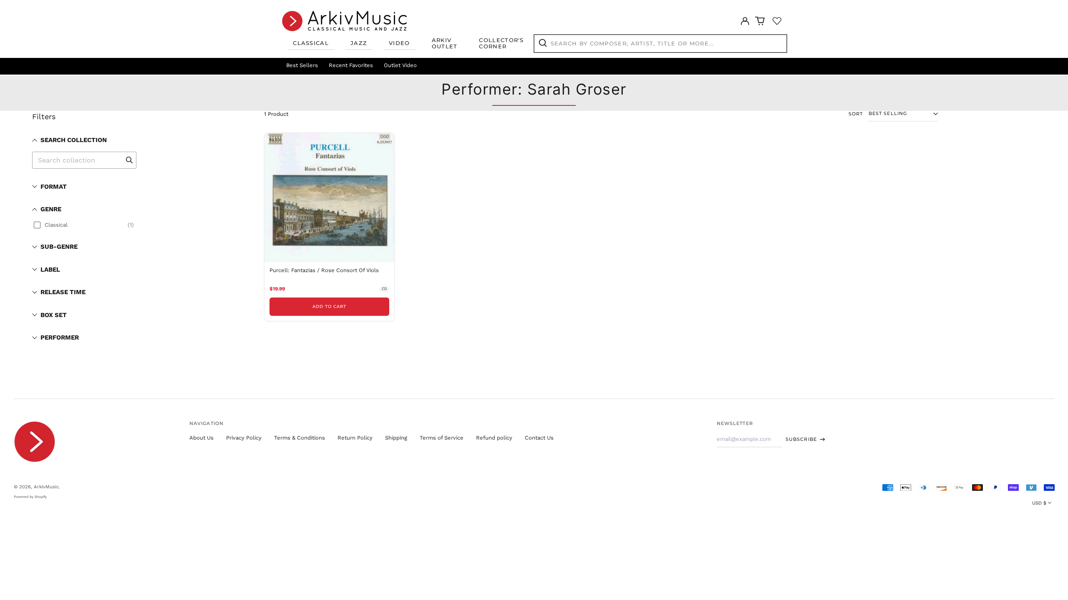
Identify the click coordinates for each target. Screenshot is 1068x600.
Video (399, 43)
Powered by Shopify (30, 497)
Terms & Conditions (299, 438)
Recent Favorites (351, 65)
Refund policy (494, 438)
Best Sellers (302, 65)
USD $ (1039, 503)
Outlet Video (400, 65)
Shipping (396, 438)
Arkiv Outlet (445, 43)
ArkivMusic (46, 487)
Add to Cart (329, 306)
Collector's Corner (501, 43)
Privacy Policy (244, 438)
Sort (856, 114)
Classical (311, 43)
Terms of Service (441, 438)
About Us (201, 438)
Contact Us (539, 438)
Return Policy (355, 438)
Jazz (358, 43)
